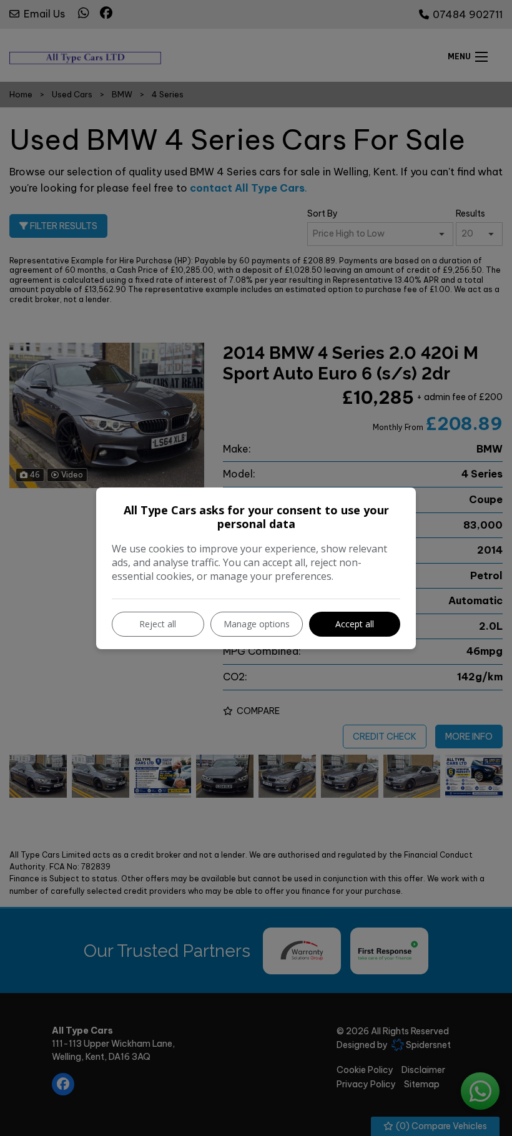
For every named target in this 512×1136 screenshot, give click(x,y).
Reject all (157, 624)
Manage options (257, 624)
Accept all (354, 624)
